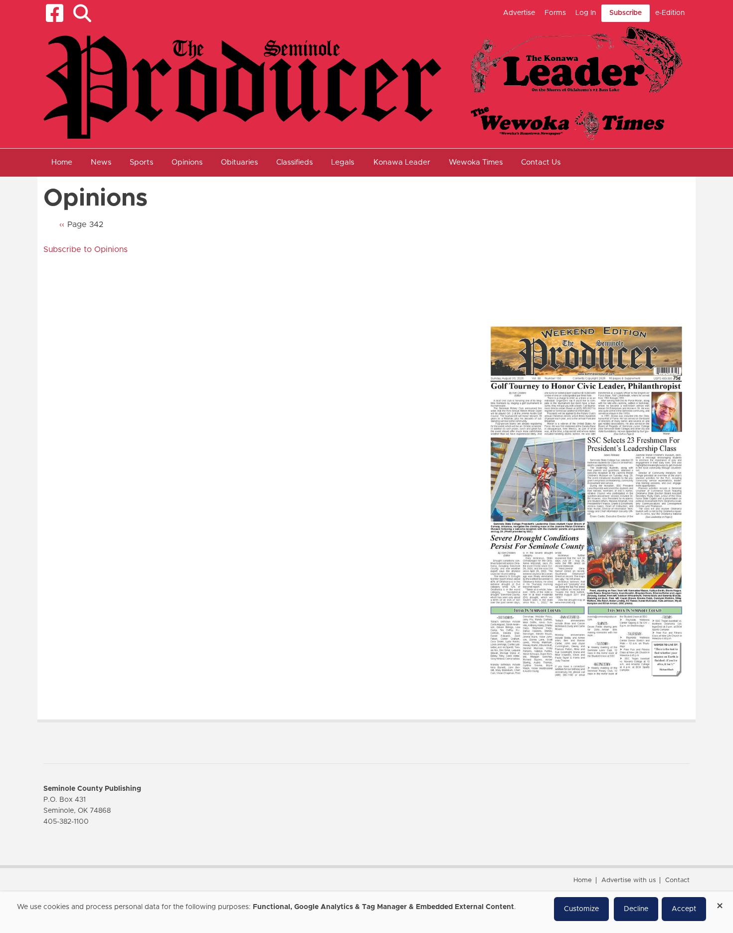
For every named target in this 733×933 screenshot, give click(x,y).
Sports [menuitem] (141, 162)
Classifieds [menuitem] (294, 162)
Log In (585, 12)
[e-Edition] (586, 501)
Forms (555, 12)
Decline (636, 909)
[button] (82, 13)
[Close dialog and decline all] (719, 902)
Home (582, 880)
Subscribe (625, 12)
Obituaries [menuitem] (239, 162)
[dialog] (366, 912)
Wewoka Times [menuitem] (476, 162)
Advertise (519, 12)
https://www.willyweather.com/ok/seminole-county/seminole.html (557, 293)
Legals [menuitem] (342, 162)
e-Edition (670, 12)
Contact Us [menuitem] (540, 162)
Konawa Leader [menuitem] (401, 162)
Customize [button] (581, 909)
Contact (677, 880)
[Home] (362, 83)
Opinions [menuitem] (187, 162)
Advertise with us (628, 880)
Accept (684, 909)
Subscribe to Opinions (85, 249)
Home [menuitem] (61, 162)
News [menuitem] (101, 162)
